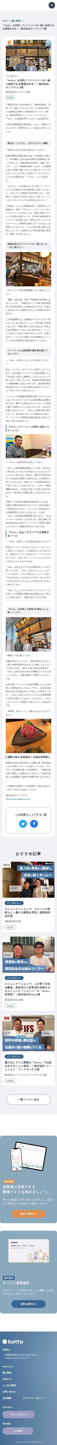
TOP (4, 21)
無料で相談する (28, 1214)
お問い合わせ (9, 1391)
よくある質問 (9, 1385)
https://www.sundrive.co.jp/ (18, 799)
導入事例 (16, 21)
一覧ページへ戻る (28, 1099)
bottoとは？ (8, 1366)
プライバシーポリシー (34, 1398)
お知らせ (6, 1379)
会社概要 (6, 1398)
